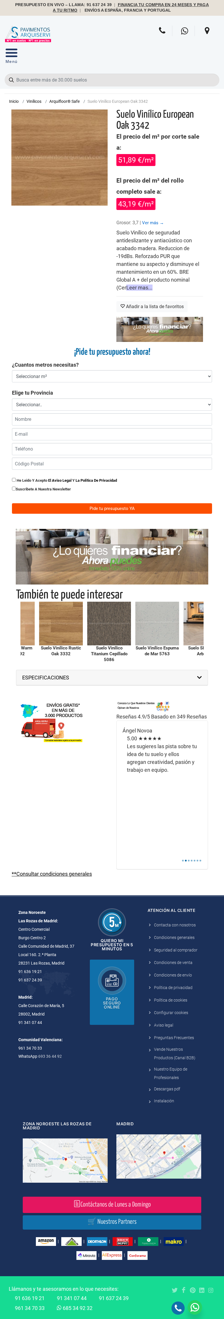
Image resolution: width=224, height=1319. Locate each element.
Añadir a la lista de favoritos (154, 306)
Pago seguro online (112, 1002)
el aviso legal (59, 480)
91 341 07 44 (72, 1298)
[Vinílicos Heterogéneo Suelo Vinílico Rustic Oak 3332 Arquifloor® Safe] (61, 623)
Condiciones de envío (173, 975)
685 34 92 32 (77, 1308)
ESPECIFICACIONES (45, 677)
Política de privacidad (173, 987)
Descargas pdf (167, 1089)
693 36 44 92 (50, 1056)
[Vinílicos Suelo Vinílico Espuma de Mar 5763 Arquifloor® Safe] (157, 623)
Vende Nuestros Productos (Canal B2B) (174, 1053)
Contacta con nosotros (175, 925)
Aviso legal (163, 1025)
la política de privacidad (96, 480)
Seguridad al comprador (175, 950)
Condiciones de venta (173, 962)
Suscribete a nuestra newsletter (43, 489)
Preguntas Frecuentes (174, 1037)
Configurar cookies (171, 1012)
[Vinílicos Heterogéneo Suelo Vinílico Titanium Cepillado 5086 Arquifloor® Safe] (109, 623)
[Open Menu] (11, 57)
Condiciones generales (174, 937)
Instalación (164, 1101)
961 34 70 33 (30, 1308)
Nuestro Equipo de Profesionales (170, 1073)
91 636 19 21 (30, 1298)
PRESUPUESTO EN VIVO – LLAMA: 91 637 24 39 (63, 5)
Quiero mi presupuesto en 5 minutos (112, 944)
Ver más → (153, 222)
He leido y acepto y (66, 480)
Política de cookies (170, 1000)
